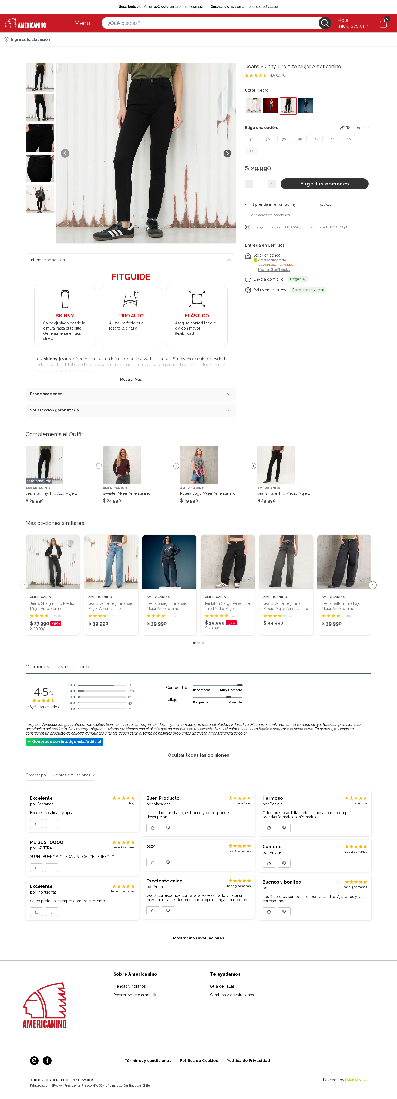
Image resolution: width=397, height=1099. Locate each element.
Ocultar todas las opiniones (198, 755)
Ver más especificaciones (269, 215)
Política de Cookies (199, 1060)
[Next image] (227, 153)
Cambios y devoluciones (232, 995)
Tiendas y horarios (129, 986)
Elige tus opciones (324, 184)
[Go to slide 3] (203, 643)
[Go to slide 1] (194, 643)
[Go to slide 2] (198, 643)
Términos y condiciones (148, 1060)
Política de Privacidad (248, 1060)
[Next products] (373, 585)
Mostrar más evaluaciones (198, 938)
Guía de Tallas (222, 986)
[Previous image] (65, 153)
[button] (216, 23)
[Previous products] (24, 585)
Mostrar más (131, 379)
